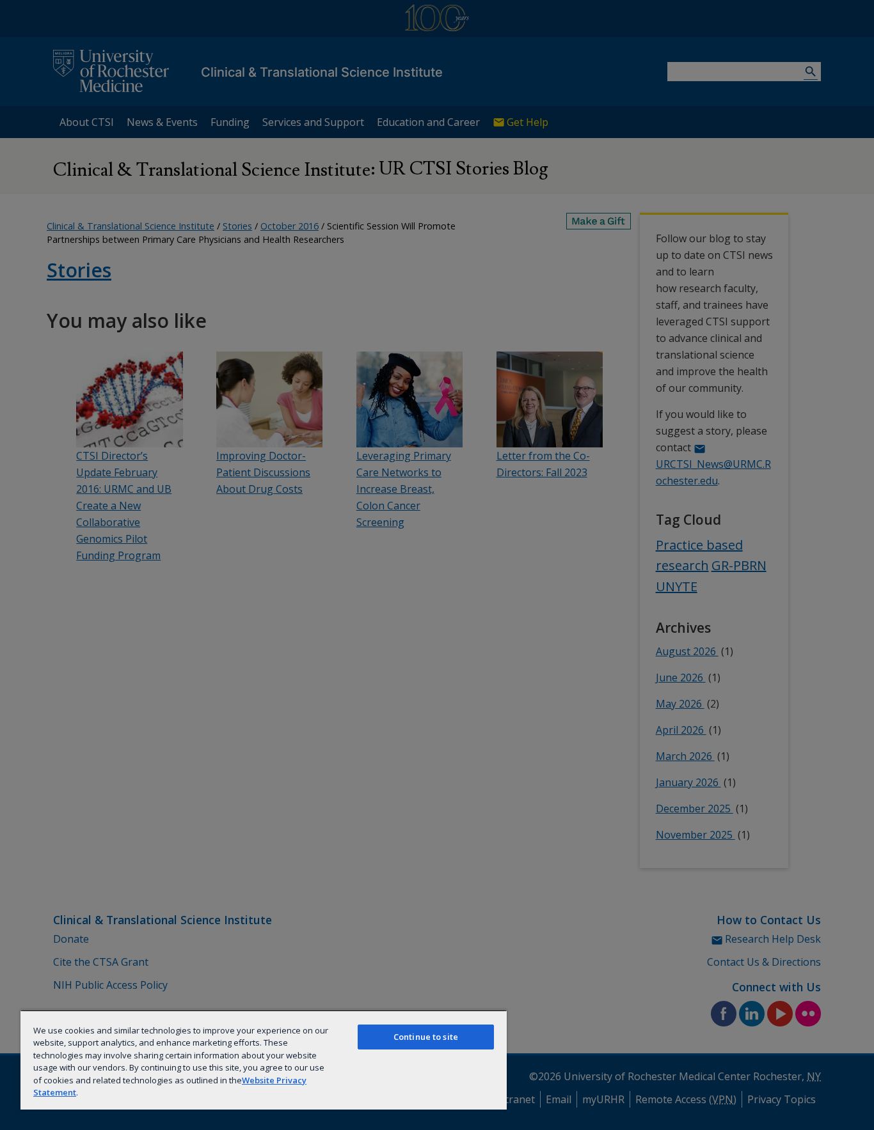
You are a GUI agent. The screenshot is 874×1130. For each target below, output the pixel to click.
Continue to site (425, 1036)
